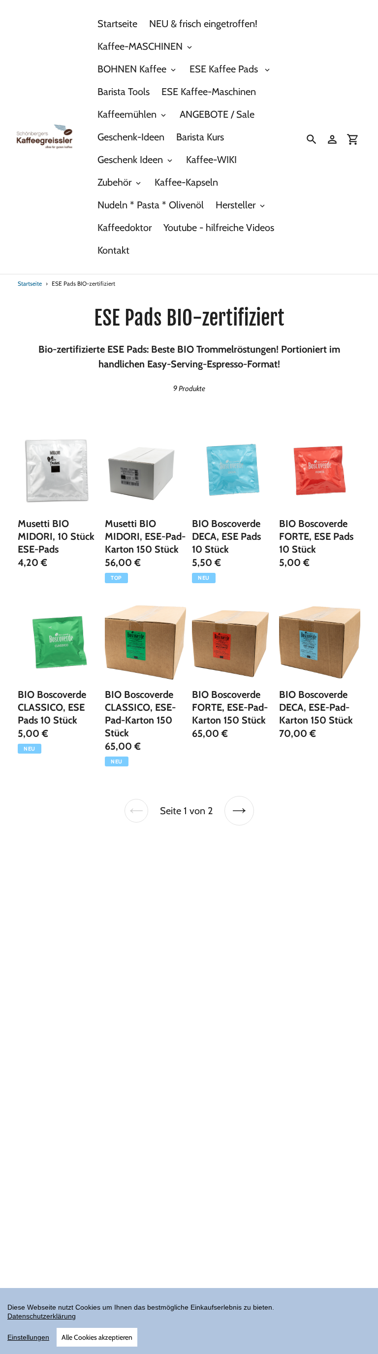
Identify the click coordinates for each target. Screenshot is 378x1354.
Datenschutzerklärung (41, 1316)
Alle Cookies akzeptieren (97, 1337)
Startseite (30, 283)
